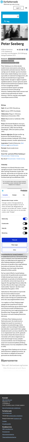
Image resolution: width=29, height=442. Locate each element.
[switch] (25, 223)
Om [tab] (24, 195)
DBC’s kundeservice (7, 429)
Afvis (14, 250)
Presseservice (6, 431)
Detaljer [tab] (14, 195)
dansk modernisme (20, 58)
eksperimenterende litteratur (8, 62)
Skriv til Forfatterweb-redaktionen (11, 408)
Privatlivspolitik (6, 424)
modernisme (4, 60)
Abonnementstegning (8, 434)
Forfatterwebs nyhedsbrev (15, 415)
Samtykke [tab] (5, 195)
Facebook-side (17, 418)
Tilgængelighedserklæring (9, 437)
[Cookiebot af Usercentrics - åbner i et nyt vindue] (20, 191)
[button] (17, 50)
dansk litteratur (11, 58)
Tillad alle (14, 240)
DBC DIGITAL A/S (7, 400)
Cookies (4, 421)
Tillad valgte (14, 245)
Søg (7, 21)
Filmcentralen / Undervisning (10, 156)
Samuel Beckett (13, 145)
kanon (17, 62)
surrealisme (11, 60)
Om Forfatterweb (7, 413)
